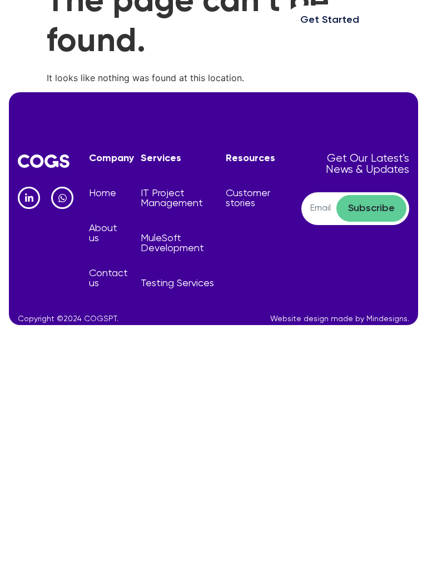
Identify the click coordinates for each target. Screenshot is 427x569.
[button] (396, 18)
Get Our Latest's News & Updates (367, 164)
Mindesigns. (387, 319)
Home (102, 193)
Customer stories (248, 198)
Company (111, 158)
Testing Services (177, 283)
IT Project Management (172, 198)
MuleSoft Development (172, 243)
